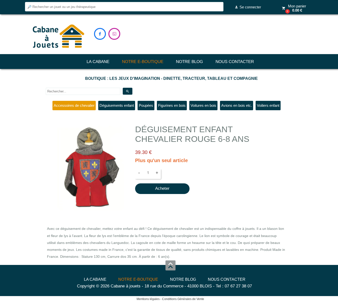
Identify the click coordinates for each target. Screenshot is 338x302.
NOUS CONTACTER (235, 61)
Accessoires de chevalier (74, 105)
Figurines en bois (172, 105)
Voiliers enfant (268, 105)
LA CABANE (98, 61)
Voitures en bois (203, 105)
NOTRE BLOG (189, 61)
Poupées (146, 105)
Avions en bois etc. (236, 105)
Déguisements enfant (116, 105)
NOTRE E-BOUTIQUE (142, 61)
